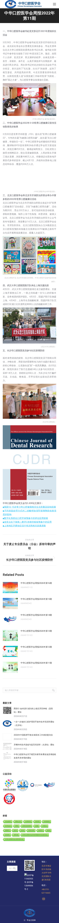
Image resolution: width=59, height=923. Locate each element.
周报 (16, 826)
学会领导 (8, 821)
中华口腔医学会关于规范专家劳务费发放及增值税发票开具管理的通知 (35, 756)
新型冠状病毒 (27, 826)
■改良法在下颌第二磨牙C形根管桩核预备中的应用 (27, 522)
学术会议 (8, 826)
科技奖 (7, 835)
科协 (48, 830)
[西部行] (49, 785)
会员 (15, 830)
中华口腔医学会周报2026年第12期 (36, 647)
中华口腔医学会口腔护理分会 (14, 839)
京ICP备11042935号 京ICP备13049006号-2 (29, 882)
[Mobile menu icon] (54, 4)
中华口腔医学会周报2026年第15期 (36, 599)
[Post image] (10, 587)
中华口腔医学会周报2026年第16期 (36, 583)
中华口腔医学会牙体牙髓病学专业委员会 (35, 835)
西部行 (7, 830)
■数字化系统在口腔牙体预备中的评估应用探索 (25, 518)
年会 (22, 830)
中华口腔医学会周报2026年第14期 (36, 615)
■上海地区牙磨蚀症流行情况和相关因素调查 (24, 525)
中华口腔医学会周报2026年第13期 (36, 631)
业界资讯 (28, 821)
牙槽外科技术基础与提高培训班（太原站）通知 (34, 745)
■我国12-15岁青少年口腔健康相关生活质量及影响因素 (29, 507)
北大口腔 (31, 830)
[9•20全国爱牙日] (9, 799)
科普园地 (47, 821)
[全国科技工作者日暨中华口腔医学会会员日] (23, 785)
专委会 (45, 826)
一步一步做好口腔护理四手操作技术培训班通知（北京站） (34, 723)
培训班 (37, 821)
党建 (36, 826)
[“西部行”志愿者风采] (9, 785)
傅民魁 (16, 835)
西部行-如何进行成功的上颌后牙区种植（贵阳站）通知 (33, 710)
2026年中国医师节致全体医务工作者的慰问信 (33, 735)
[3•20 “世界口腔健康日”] (36, 785)
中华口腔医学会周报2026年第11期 (36, 663)
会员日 (41, 830)
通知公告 (18, 821)
